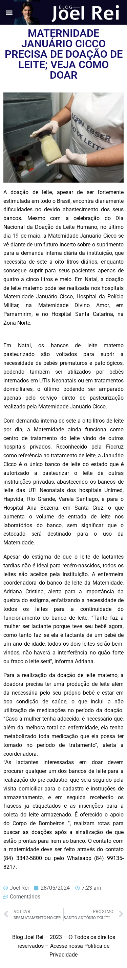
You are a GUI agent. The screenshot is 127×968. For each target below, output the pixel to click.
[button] (9, 12)
